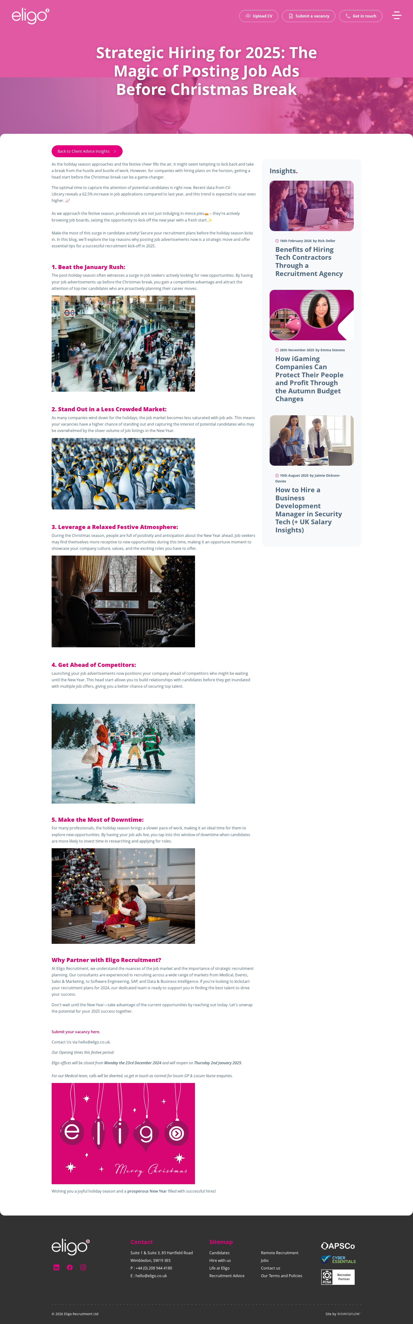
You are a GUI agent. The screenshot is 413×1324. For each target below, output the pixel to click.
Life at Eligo (219, 1268)
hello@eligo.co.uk (94, 1042)
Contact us (270, 1268)
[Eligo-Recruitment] (30, 16)
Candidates (219, 1252)
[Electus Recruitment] (71, 1246)
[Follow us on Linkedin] (56, 1267)
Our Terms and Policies (281, 1275)
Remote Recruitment (280, 1252)
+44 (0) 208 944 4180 (154, 1268)
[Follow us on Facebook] (70, 1267)
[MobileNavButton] (397, 15)
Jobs (265, 1260)
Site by (331, 1314)
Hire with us (220, 1260)
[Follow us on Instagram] (83, 1267)
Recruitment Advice (227, 1275)
